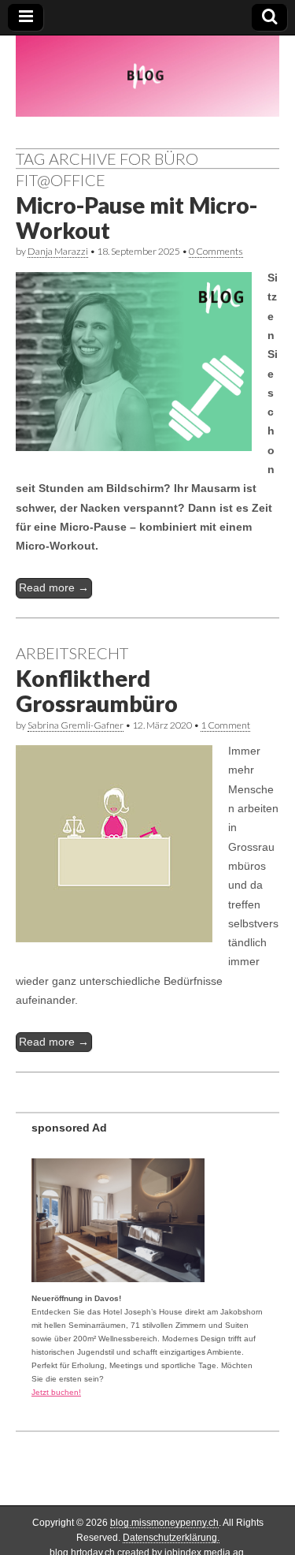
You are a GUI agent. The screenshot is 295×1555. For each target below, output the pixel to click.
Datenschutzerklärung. (171, 1537)
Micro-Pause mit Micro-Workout (136, 218)
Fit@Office (60, 179)
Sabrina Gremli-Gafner (76, 725)
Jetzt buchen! (56, 1392)
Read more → (54, 587)
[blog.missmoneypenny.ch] (147, 76)
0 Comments (216, 251)
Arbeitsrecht (72, 652)
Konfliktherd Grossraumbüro (97, 691)
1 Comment (225, 725)
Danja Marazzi (58, 251)
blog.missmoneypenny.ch (164, 1522)
